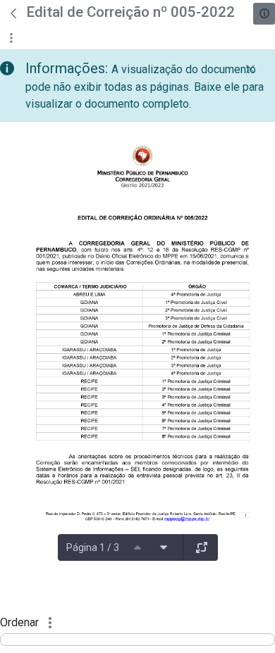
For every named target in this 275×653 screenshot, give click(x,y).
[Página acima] (137, 547)
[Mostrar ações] (11, 38)
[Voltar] (13, 13)
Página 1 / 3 (92, 547)
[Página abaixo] (163, 547)
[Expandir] (201, 547)
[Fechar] (250, 69)
